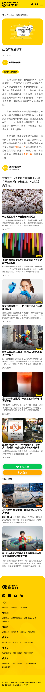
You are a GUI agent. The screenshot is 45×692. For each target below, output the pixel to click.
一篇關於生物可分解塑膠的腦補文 (18, 216)
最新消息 (5, 621)
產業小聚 (28, 153)
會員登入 (24, 607)
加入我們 (22, 472)
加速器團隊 (6, 667)
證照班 (23, 632)
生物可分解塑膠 (10, 72)
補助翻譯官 (28, 653)
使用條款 (7, 685)
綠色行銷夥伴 (31, 663)
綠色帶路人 (6, 663)
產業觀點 (39, 212)
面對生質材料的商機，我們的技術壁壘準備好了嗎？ (22, 353)
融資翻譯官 (17, 653)
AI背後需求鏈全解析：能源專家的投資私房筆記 (22, 511)
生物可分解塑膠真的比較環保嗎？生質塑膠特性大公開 (22, 261)
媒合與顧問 (6, 642)
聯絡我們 (14, 607)
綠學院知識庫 (16, 618)
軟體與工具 (17, 642)
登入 (23, 146)
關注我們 (24, 466)
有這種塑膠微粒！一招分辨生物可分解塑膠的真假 (22, 307)
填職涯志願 (28, 642)
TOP (26, 685)
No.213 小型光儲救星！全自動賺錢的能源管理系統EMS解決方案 (21, 554)
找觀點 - (18, 15)
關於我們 (5, 607)
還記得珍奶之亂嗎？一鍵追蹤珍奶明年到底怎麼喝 (22, 400)
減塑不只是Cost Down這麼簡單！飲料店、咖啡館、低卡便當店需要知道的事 (21, 446)
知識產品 (39, 506)
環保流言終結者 (30, 618)
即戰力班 (14, 632)
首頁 (4, 15)
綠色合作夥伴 (18, 663)
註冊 (17, 146)
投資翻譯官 (6, 653)
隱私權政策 (17, 685)
